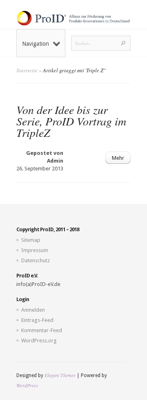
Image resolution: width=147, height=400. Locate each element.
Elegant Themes (60, 375)
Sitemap (30, 240)
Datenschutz (35, 260)
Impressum (34, 250)
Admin (55, 161)
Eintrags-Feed (37, 320)
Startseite (27, 70)
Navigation (35, 43)
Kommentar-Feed (41, 330)
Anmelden (33, 310)
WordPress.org (39, 340)
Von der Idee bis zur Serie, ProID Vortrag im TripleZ (71, 121)
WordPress (27, 385)
